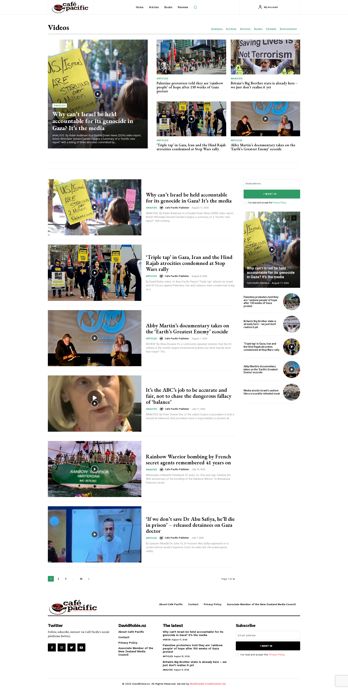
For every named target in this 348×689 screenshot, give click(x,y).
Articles (245, 29)
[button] (195, 7)
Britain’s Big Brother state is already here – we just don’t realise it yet (264, 85)
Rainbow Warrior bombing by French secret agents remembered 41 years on (188, 459)
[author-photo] (162, 207)
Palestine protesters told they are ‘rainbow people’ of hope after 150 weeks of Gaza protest (190, 87)
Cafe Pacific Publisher (177, 207)
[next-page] (89, 579)
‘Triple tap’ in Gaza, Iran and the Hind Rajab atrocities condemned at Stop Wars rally (191, 147)
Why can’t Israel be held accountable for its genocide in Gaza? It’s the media (92, 121)
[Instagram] (62, 647)
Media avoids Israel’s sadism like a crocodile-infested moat (262, 392)
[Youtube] (81, 647)
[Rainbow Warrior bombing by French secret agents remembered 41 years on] (94, 469)
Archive (231, 29)
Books (258, 29)
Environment (288, 29)
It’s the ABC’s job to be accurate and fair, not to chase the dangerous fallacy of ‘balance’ (188, 395)
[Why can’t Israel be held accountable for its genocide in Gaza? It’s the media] (98, 94)
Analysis (217, 29)
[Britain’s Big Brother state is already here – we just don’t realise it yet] (265, 57)
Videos (167, 639)
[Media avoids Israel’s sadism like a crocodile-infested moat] (291, 392)
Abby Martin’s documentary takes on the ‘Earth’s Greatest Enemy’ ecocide (263, 147)
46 (81, 578)
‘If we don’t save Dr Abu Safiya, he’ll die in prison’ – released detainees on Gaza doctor (190, 524)
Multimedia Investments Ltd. (208, 683)
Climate (271, 29)
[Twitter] (71, 647)
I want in (270, 194)
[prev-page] (287, 218)
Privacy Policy (279, 202)
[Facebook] (52, 647)
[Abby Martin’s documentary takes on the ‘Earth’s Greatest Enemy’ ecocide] (265, 118)
